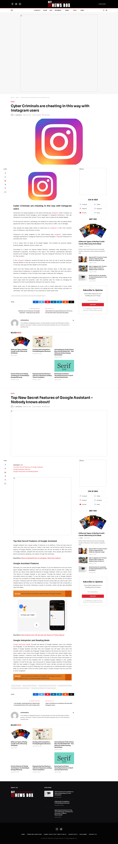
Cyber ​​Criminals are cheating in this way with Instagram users (28, 295)
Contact (37, 10)
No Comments (37, 115)
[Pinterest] (5, 188)
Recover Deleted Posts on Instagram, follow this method (40, 558)
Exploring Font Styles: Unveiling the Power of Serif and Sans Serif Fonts (63, 375)
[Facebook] (5, 173)
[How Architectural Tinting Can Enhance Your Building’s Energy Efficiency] (21, 366)
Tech (74, 10)
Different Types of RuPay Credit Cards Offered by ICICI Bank (19, 351)
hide (21, 465)
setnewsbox (19, 115)
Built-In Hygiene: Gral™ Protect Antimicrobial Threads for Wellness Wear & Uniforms (98, 268)
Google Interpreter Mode (21, 644)
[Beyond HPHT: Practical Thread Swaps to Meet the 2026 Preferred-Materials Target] (83, 259)
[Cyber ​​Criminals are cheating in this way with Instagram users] (59, 142)
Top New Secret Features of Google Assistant (43, 688)
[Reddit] (5, 180)
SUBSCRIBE (102, 4)
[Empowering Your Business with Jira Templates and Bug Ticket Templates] (42, 366)
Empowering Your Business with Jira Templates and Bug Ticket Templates (42, 375)
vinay (81, 246)
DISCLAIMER (83, 834)
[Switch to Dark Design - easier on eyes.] (104, 10)
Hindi (82, 10)
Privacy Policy (93, 310)
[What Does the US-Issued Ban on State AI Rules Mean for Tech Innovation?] (83, 278)
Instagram (55, 213)
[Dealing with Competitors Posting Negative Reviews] (42, 341)
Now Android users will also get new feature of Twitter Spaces (42, 635)
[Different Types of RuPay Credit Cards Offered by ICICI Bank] (21, 341)
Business (58, 10)
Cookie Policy (73, 834)
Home (45, 10)
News (67, 10)
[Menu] (12, 10)
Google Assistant (16, 685)
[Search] (106, 10)
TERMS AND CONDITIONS (34, 834)
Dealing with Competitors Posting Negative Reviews (42, 350)
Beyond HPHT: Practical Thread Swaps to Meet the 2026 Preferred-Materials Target (98, 258)
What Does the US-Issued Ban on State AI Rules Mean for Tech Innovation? (98, 277)
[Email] (5, 192)
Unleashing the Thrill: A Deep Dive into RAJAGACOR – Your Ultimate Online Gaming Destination (64, 352)
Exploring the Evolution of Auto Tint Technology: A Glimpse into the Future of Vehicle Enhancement (64, 812)
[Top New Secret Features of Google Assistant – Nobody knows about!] (59, 433)
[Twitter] (5, 177)
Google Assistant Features (30, 685)
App (51, 10)
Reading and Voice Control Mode (20, 688)
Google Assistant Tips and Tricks (47, 685)
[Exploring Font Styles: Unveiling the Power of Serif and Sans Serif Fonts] (64, 366)
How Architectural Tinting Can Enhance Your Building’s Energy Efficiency (20, 375)
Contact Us (93, 834)
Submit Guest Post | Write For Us (55, 834)
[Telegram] (5, 184)
